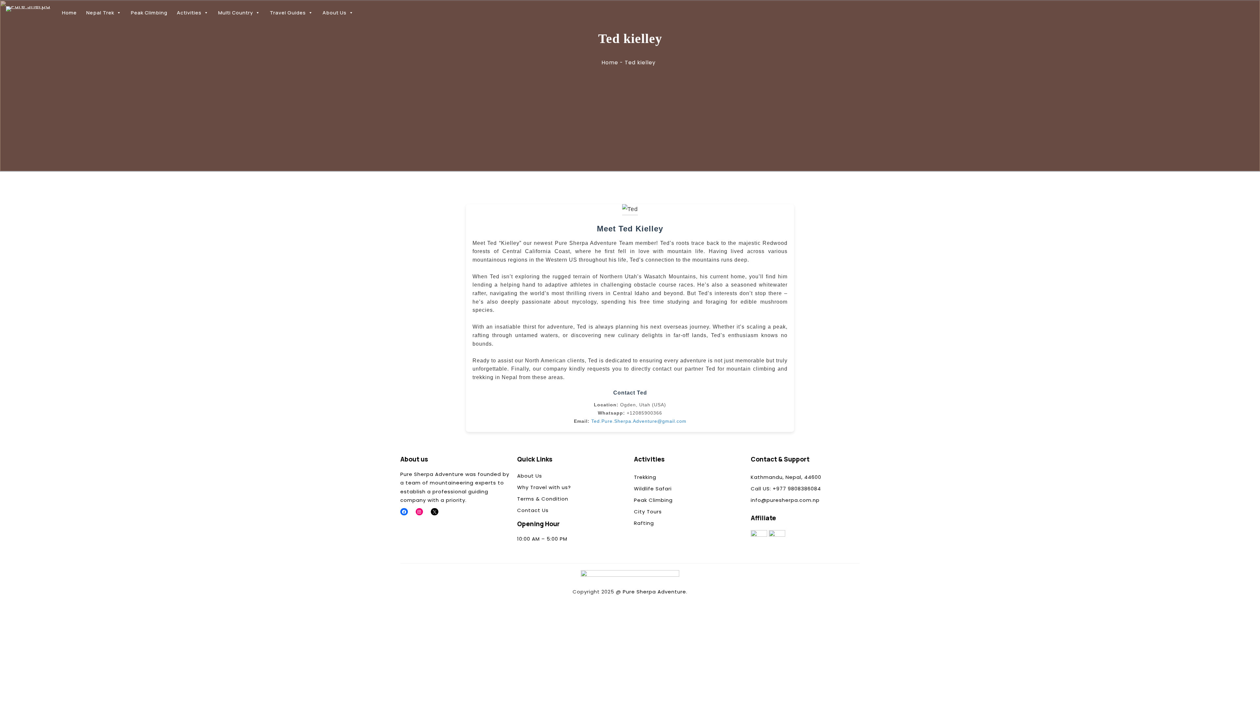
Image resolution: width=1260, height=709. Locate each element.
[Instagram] (419, 512)
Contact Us (533, 510)
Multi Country (235, 12)
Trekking (645, 477)
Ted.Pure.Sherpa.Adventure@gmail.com (638, 421)
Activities (189, 12)
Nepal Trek (100, 12)
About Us (334, 12)
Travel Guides (288, 12)
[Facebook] (404, 512)
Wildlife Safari (653, 488)
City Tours (648, 511)
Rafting (644, 523)
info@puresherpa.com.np (785, 500)
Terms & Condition (542, 498)
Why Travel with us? (544, 487)
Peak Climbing (149, 12)
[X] (434, 512)
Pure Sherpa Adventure (654, 591)
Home (69, 12)
